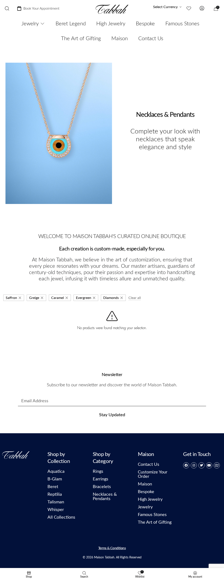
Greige (34, 298)
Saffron (11, 298)
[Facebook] (186, 465)
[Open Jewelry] (42, 24)
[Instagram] (194, 465)
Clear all (134, 298)
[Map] (217, 465)
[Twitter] (201, 465)
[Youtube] (209, 465)
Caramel (57, 298)
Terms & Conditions (112, 548)
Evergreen (83, 298)
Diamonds (111, 298)
